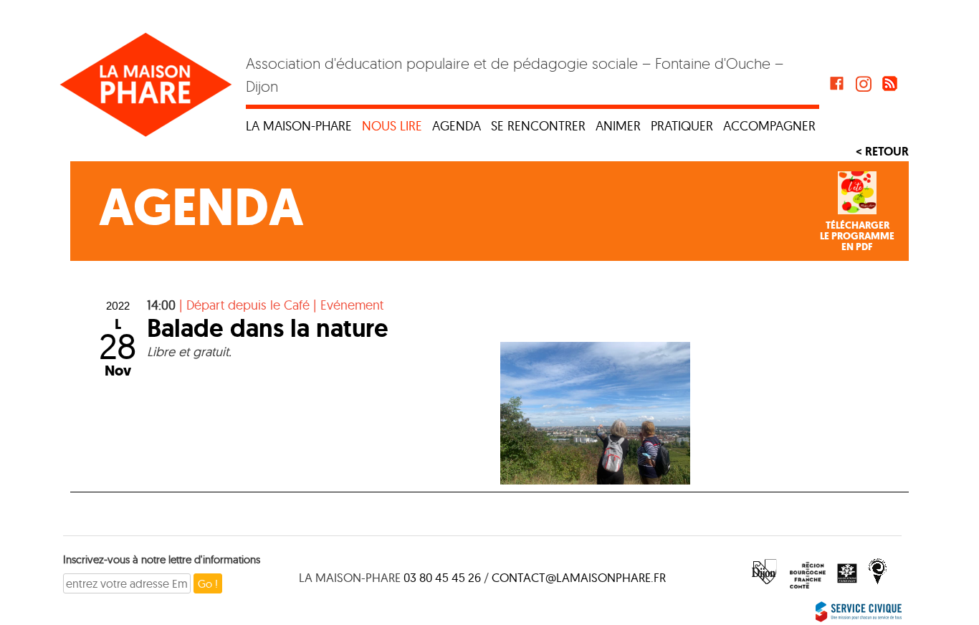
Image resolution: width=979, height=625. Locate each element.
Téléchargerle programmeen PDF (857, 236)
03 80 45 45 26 (442, 577)
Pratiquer (682, 126)
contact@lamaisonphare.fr (579, 577)
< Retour (882, 151)
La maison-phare (299, 126)
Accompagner (769, 126)
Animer (618, 126)
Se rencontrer (538, 126)
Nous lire (392, 126)
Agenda (456, 126)
